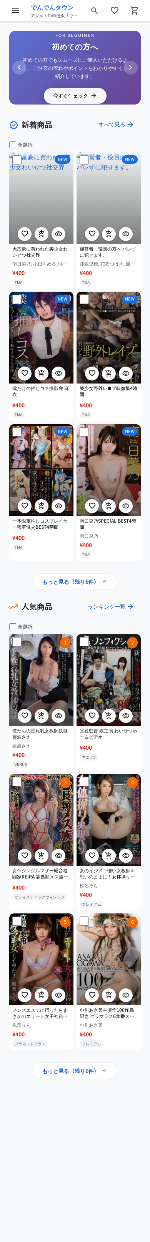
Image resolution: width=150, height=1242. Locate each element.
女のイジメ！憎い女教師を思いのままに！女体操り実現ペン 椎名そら (107, 873)
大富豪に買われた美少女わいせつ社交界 (40, 251)
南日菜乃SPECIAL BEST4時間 (108, 523)
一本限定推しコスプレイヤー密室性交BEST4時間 (40, 523)
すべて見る (116, 124)
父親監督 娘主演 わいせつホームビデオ (108, 733)
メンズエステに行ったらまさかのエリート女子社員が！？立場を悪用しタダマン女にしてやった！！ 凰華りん (40, 1013)
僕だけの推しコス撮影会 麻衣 (40, 391)
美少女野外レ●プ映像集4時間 (108, 391)
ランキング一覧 (111, 606)
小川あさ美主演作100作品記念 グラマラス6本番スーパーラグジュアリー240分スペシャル (107, 1013)
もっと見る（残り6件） (75, 581)
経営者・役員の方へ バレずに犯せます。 (108, 251)
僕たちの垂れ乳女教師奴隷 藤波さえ (40, 733)
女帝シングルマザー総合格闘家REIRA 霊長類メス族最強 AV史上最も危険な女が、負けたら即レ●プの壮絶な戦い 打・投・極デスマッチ (41, 873)
